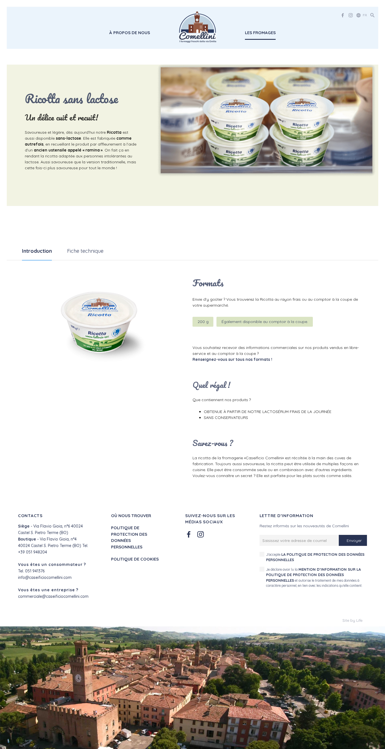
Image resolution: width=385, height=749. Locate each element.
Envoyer (354, 540)
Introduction (37, 251)
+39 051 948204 (32, 552)
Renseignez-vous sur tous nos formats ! (232, 359)
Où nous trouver (131, 515)
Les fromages (260, 32)
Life (359, 620)
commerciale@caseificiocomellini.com (53, 596)
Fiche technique (85, 251)
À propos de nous (129, 32)
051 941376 (35, 571)
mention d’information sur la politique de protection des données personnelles (313, 575)
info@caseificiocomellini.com (45, 577)
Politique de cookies (135, 559)
